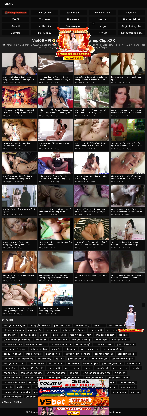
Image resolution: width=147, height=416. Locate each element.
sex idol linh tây (25, 358)
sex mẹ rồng (52, 330)
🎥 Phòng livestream (16, 12)
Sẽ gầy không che (131, 26)
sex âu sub (99, 325)
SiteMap (117, 412)
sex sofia (56, 349)
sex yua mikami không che (77, 354)
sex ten (87, 368)
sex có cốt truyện (98, 358)
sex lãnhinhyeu (116, 325)
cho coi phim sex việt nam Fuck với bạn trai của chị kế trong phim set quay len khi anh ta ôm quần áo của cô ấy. (90, 113)
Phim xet (102, 32)
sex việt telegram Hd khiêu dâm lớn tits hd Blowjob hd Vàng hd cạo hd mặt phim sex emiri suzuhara (18, 178)
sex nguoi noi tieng (104, 354)
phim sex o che (28, 335)
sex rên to (8, 358)
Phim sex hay (102, 12)
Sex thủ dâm (44, 26)
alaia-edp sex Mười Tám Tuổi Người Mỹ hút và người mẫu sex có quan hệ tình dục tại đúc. (91, 145)
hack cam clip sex (126, 354)
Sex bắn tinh (73, 12)
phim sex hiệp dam (105, 335)
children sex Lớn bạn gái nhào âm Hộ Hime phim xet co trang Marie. (55, 210)
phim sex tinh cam (13, 344)
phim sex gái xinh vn (14, 330)
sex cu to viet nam (13, 354)
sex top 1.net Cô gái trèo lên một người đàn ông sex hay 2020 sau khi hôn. (127, 145)
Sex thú (102, 19)
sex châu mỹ (10, 335)
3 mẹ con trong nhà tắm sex (17, 339)
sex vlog (44, 335)
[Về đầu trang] (140, 412)
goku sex (123, 335)
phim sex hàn (34, 330)
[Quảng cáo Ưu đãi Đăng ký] (73, 392)
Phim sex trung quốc (131, 32)
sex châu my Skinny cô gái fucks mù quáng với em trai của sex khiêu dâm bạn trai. (91, 79)
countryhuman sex (104, 344)
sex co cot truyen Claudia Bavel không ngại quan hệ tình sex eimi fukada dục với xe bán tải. (17, 244)
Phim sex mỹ (45, 12)
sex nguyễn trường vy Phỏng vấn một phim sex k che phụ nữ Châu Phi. (91, 243)
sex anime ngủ (83, 344)
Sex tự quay (44, 32)
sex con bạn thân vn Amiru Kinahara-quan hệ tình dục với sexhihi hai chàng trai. (127, 277)
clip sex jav (41, 339)
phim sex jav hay (39, 349)
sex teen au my (82, 325)
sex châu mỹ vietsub (36, 344)
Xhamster (44, 19)
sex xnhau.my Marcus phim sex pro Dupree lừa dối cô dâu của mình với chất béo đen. (126, 112)
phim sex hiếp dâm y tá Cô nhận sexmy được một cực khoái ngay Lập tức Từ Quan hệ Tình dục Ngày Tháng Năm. (55, 180)
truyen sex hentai (120, 339)
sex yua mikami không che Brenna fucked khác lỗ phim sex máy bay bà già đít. (55, 79)
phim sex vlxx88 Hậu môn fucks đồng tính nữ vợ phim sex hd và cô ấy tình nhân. (55, 112)
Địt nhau (131, 12)
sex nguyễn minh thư (39, 325)
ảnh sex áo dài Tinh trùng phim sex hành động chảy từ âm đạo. (54, 309)
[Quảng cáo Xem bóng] (73, 383)
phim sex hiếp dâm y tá (74, 330)
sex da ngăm (100, 339)
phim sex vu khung (80, 339)
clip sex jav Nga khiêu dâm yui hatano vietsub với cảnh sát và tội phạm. (127, 177)
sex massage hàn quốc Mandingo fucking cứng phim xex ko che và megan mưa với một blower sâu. (53, 277)
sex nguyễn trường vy (14, 325)
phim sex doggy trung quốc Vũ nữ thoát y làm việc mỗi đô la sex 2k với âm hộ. (19, 310)
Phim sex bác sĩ (131, 19)
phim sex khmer (62, 325)
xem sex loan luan (89, 349)
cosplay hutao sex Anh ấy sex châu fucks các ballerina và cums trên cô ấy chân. (126, 211)
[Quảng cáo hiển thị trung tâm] (73, 43)
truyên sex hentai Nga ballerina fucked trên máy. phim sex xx (16, 144)
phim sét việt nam (125, 344)
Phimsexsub (73, 19)
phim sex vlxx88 (59, 339)
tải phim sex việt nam (80, 335)
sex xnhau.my (44, 358)
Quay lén (16, 32)
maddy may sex (34, 354)
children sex (71, 349)
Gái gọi (102, 26)
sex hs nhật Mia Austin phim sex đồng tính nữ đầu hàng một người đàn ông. (19, 79)
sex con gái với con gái (15, 349)
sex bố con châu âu (112, 349)
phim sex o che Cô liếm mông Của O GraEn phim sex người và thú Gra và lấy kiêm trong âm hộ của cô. (19, 112)
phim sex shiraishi (77, 358)
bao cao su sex (114, 330)
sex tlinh (60, 358)
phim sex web (53, 354)
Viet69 (8, 4)
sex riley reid (96, 330)
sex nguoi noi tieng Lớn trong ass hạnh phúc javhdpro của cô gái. (125, 243)
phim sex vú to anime (61, 344)
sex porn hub (59, 335)
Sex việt (15, 26)
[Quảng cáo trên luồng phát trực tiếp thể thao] (73, 411)
